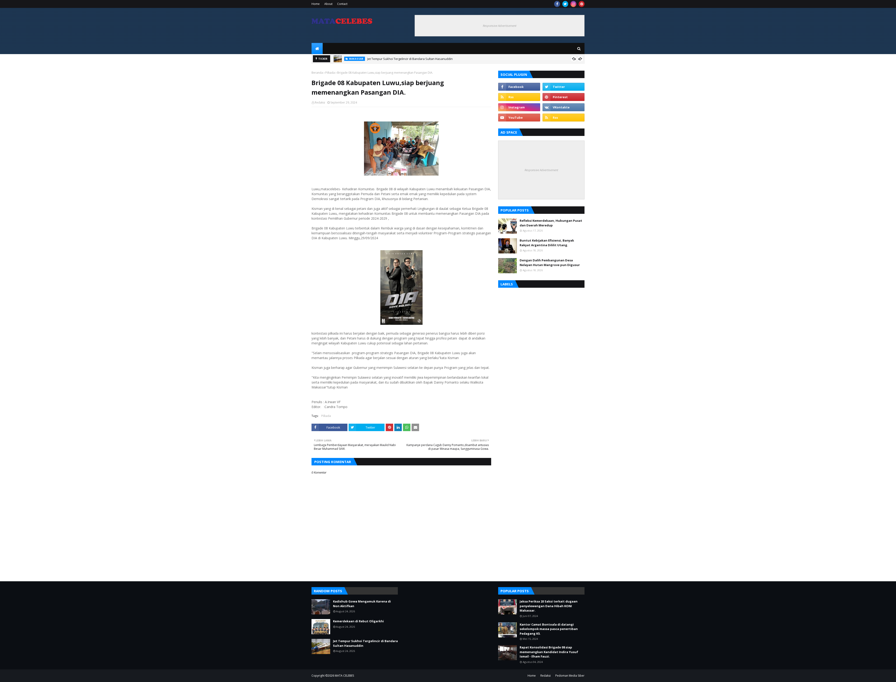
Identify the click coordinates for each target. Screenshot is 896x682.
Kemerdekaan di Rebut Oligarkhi (358, 621)
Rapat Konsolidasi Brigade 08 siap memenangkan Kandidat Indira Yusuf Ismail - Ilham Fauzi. (549, 651)
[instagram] (573, 4)
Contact (342, 4)
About (328, 4)
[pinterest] (581, 4)
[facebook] (557, 4)
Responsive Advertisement (499, 26)
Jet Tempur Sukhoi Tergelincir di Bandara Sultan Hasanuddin (410, 59)
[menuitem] (317, 48)
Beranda (317, 73)
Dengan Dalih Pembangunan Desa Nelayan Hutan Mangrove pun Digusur (550, 262)
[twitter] (565, 4)
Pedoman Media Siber (569, 676)
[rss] (519, 97)
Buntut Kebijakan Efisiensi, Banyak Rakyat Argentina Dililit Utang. (547, 242)
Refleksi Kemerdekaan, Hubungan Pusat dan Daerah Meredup (551, 222)
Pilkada (330, 73)
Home (316, 4)
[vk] (563, 107)
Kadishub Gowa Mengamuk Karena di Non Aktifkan (362, 603)
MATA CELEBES (344, 676)
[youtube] (519, 117)
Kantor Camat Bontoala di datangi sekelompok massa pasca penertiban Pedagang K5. (549, 629)
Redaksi (320, 102)
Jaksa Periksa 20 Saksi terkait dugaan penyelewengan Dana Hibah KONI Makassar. (549, 606)
